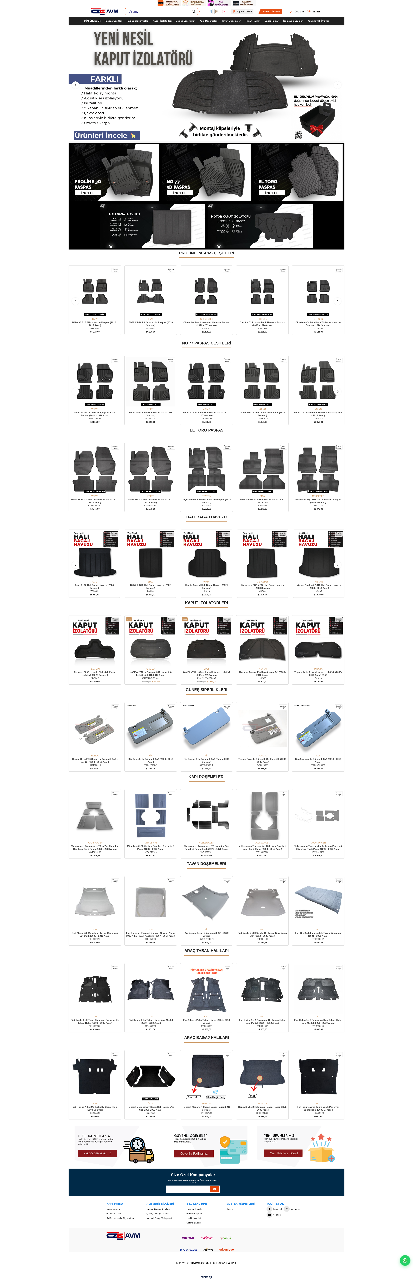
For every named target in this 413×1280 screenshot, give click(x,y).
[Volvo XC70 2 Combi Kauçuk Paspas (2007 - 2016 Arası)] (206, 469)
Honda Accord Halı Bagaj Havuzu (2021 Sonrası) (94, 586)
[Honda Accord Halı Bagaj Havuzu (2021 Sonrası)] (94, 555)
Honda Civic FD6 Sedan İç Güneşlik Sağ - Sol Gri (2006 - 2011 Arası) (262, 760)
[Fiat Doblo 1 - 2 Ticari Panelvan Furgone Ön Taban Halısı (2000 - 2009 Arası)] (206, 989)
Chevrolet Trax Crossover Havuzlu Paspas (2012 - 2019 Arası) (151, 324)
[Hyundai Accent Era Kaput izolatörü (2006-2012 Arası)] (150, 641)
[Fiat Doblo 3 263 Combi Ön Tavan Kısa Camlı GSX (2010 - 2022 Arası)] (94, 902)
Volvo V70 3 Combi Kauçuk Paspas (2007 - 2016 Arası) (262, 501)
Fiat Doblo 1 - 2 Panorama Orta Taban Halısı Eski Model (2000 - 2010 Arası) (151, 1021)
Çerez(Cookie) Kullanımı (157, 1213)
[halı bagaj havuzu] (152, 226)
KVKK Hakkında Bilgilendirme (120, 1218)
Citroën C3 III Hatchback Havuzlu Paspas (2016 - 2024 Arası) (206, 324)
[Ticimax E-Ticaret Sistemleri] (206, 1277)
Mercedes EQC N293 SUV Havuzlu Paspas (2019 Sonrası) (151, 501)
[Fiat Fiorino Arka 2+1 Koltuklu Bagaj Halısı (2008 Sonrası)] (262, 1076)
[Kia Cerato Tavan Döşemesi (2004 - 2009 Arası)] (318, 902)
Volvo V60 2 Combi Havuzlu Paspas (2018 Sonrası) (150, 414)
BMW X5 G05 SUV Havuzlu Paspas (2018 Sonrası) (95, 324)
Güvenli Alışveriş (194, 1213)
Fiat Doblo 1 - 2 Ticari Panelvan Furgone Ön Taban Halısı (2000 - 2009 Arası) (206, 1021)
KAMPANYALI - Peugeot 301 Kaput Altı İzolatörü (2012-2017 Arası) (318, 673)
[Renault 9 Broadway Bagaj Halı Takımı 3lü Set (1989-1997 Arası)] (318, 1076)
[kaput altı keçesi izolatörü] (260, 226)
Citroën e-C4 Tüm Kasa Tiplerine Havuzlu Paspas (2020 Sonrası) (262, 324)
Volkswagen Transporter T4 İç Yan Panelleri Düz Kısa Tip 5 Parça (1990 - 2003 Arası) (206, 847)
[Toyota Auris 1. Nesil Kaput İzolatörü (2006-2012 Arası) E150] (206, 641)
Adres (266, 11)
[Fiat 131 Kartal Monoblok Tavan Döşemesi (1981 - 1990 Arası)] (150, 902)
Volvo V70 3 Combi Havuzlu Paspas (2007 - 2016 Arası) (94, 414)
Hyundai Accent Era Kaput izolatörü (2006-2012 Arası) (150, 673)
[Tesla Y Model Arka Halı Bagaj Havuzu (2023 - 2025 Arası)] (319, 555)
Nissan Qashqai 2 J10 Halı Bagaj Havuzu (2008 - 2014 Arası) (206, 586)
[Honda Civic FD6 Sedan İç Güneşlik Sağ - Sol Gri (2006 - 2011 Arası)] (262, 728)
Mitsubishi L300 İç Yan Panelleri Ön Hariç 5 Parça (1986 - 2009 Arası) (262, 847)
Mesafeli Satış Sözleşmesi (159, 1218)
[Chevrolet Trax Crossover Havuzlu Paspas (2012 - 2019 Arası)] (150, 292)
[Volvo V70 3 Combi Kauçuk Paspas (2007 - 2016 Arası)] (262, 469)
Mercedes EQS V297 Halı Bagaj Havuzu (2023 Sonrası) (150, 586)
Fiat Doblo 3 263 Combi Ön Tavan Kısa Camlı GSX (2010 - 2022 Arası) (94, 934)
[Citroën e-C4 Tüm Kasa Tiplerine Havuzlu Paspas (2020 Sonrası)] (262, 292)
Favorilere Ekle (91, 312)
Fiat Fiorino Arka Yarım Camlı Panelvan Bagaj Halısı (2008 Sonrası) (206, 1108)
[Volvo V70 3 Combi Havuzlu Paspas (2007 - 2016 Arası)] (94, 382)
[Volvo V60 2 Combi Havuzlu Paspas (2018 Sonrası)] (150, 382)
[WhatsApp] (405, 1260)
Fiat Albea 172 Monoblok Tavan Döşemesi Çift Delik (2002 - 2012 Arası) (207, 934)
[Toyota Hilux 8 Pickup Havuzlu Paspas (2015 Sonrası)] (318, 469)
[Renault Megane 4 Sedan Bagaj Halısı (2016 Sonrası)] (94, 1076)
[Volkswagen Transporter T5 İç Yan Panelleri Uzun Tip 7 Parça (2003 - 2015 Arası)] (94, 815)
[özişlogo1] (123, 1236)
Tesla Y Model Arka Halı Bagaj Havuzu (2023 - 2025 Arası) (319, 586)
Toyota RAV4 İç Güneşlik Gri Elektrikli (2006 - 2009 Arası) (151, 760)
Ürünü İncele (98, 312)
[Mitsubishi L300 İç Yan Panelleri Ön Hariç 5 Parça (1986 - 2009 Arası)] (262, 815)
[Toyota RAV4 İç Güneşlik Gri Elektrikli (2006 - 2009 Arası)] (150, 728)
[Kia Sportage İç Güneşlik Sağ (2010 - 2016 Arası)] (206, 728)
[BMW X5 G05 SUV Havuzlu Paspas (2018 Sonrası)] (94, 292)
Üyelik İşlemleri (193, 1218)
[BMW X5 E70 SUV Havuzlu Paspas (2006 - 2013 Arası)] (94, 469)
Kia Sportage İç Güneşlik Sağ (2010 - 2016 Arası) (207, 760)
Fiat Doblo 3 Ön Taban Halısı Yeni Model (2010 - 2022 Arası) (262, 1021)
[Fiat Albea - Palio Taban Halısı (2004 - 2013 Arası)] (318, 989)
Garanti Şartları (193, 1223)
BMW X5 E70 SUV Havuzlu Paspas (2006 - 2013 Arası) (94, 501)
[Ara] (193, 11)
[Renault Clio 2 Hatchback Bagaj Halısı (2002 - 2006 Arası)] (150, 1076)
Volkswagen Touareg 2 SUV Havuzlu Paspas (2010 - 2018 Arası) (318, 414)
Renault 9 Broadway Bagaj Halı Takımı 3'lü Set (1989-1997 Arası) (318, 1108)
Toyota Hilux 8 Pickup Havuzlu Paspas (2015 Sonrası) (318, 501)
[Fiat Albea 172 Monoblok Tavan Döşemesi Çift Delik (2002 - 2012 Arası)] (206, 902)
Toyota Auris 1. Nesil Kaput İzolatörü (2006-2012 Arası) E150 (206, 673)
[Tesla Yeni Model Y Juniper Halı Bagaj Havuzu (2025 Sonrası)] (263, 555)
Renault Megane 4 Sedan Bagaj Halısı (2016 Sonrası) (95, 1108)
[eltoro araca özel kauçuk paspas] (298, 173)
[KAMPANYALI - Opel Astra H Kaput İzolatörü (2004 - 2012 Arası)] (94, 641)
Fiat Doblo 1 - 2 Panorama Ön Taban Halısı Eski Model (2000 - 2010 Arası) (95, 1021)
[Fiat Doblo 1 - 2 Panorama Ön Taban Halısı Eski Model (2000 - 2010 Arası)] (94, 989)
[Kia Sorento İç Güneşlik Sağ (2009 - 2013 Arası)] (318, 728)
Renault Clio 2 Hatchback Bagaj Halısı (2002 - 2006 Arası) (151, 1108)
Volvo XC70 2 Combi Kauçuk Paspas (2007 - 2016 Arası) (207, 501)
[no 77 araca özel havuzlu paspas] (206, 173)
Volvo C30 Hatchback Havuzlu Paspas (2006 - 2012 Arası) (206, 414)
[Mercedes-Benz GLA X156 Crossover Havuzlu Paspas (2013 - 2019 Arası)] (318, 292)
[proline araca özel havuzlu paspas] (114, 173)
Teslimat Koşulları (194, 1209)
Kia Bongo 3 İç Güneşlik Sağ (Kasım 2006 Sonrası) (95, 760)
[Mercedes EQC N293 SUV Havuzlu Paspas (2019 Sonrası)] (150, 469)
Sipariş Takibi (244, 11)
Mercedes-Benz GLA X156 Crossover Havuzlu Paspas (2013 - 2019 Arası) (318, 324)
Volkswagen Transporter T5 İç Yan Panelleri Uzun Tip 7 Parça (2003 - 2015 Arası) (95, 847)
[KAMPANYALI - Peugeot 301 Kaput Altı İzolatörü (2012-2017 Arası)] (318, 641)
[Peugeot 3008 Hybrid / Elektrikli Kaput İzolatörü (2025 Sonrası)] (262, 641)
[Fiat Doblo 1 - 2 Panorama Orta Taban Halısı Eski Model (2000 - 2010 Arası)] (150, 989)
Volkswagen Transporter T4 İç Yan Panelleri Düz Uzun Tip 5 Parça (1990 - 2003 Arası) (150, 847)
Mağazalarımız (113, 1209)
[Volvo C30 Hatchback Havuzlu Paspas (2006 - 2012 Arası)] (206, 382)
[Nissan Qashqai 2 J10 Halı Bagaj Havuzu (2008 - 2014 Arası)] (206, 555)
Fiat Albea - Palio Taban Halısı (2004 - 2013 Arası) (318, 1021)
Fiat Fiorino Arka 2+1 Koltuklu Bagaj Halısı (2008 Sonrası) (262, 1108)
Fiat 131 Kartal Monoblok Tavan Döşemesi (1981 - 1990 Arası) (151, 934)
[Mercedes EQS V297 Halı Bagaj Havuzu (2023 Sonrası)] (150, 555)
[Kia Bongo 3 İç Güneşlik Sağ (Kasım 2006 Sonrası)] (94, 728)
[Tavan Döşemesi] (206, 83)
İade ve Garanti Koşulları (158, 1209)
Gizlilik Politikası (114, 1213)
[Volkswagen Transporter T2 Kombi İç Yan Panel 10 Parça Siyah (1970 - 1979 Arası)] (318, 815)
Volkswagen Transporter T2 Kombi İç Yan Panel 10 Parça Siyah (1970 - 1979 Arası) (318, 847)
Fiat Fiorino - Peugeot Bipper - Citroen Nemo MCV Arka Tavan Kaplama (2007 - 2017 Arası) (262, 934)
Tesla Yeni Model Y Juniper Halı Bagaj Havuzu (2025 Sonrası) (262, 586)
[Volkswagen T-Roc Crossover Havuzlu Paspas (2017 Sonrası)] (262, 382)
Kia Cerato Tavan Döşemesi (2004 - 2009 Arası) (318, 934)
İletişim (276, 11)
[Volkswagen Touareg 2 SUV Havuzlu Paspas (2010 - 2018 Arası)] (318, 382)
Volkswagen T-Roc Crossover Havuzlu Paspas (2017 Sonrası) (262, 414)
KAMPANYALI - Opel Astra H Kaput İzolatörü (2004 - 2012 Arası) (95, 673)
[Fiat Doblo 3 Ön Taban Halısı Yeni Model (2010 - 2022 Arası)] (262, 989)
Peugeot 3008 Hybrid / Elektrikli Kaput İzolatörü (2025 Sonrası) (262, 673)
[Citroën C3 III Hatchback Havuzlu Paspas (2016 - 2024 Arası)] (206, 292)
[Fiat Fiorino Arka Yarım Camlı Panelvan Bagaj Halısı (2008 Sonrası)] (206, 1076)
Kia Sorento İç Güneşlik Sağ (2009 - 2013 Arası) (318, 760)
